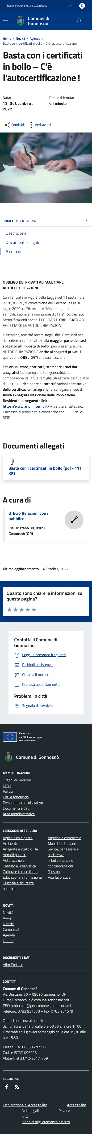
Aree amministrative (19, 814)
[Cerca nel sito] (79, 21)
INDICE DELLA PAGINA (20, 220)
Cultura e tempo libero (20, 871)
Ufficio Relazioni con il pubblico (29, 515)
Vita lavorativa (59, 877)
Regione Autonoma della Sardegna (27, 6)
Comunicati (11, 929)
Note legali (30, 1110)
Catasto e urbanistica (19, 866)
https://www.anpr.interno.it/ (26, 406)
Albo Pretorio (13, 964)
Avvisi (7, 918)
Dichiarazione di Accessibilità (25, 1105)
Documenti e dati (16, 808)
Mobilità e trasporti (62, 843)
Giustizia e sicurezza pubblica (18, 885)
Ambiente (10, 843)
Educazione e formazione (22, 877)
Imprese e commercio (64, 838)
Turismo (54, 871)
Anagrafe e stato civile (20, 849)
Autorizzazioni (14, 860)
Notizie (8, 924)
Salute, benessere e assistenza (63, 851)
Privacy (64, 1110)
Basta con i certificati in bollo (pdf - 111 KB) (45, 470)
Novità (20, 38)
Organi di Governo (17, 780)
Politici (8, 791)
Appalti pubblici (14, 854)
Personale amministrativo (23, 802)
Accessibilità (76, 1105)
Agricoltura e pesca (18, 838)
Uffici (7, 785)
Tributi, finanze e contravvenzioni (60, 863)
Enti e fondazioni (16, 797)
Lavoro (8, 940)
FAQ (25, 1116)
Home (7, 38)
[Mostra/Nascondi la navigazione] (5, 20)
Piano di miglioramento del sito (46, 1122)
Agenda (35, 38)
